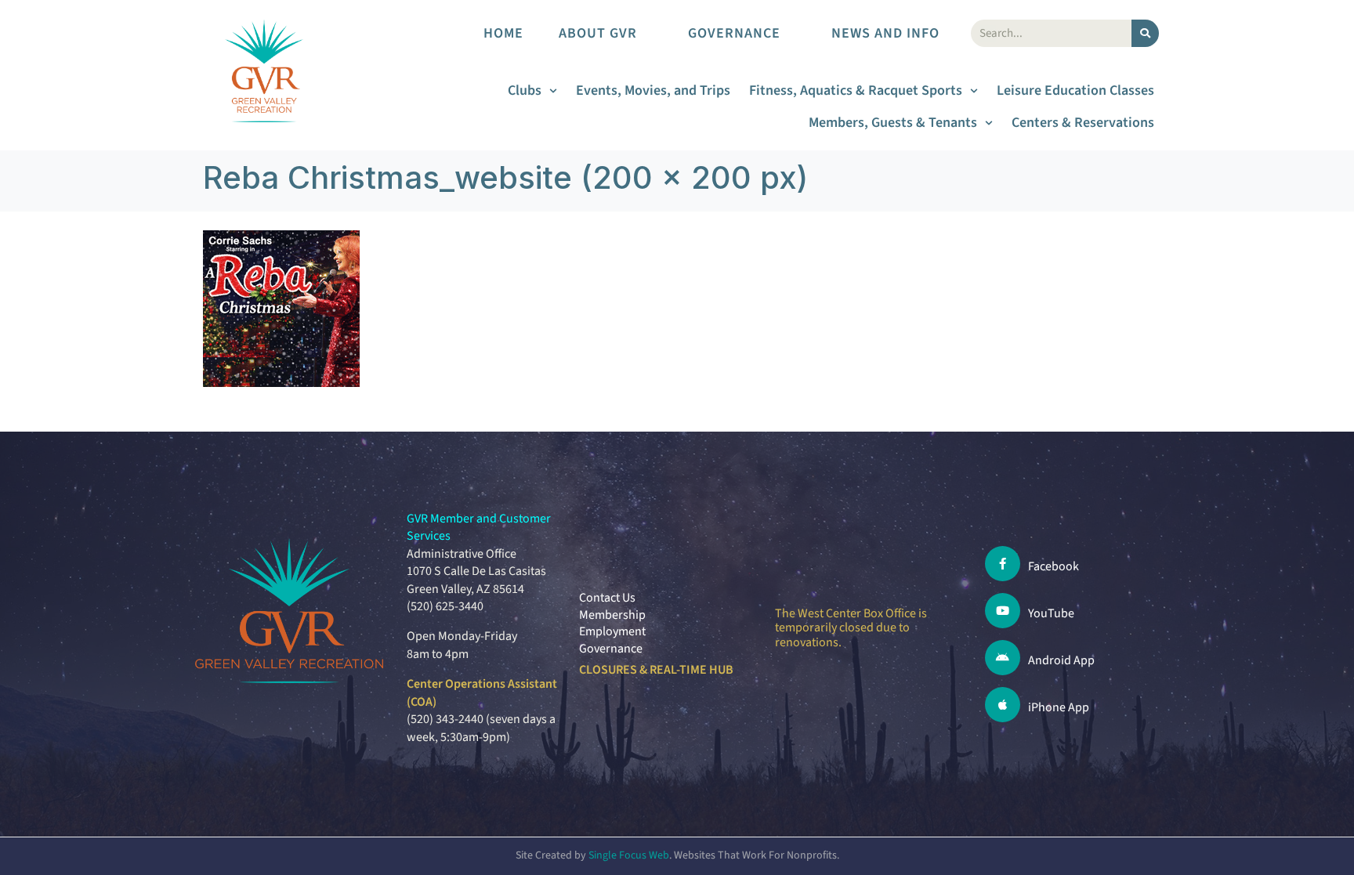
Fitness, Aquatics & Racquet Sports (855, 90)
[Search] (1145, 33)
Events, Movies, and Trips (653, 90)
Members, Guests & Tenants (893, 122)
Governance (734, 33)
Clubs (524, 90)
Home (503, 33)
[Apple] (1002, 704)
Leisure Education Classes (1075, 90)
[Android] (1002, 657)
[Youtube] (1002, 610)
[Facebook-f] (1002, 563)
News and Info (885, 33)
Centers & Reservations (1083, 122)
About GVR (598, 33)
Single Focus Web (628, 855)
